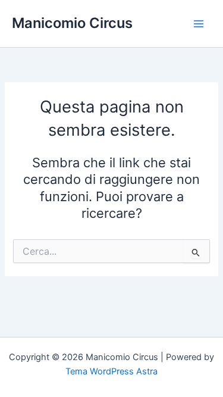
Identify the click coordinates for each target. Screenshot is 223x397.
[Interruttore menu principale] (198, 23)
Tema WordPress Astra (111, 371)
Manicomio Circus (72, 23)
